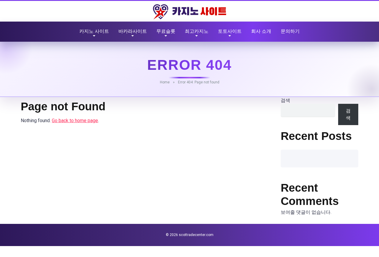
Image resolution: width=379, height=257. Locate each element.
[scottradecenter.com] (189, 12)
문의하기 (290, 31)
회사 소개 (261, 31)
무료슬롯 (165, 31)
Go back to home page (75, 120)
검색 (285, 100)
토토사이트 (230, 31)
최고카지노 (196, 31)
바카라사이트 (132, 31)
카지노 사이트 (94, 31)
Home (165, 82)
